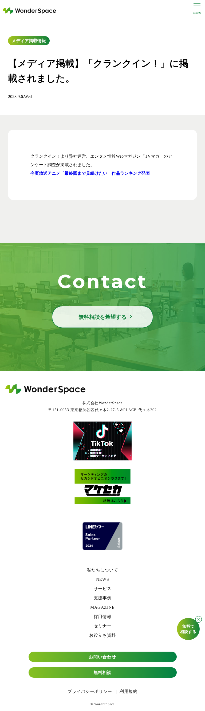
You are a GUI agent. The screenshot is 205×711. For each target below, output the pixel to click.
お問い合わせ (102, 657)
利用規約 (128, 691)
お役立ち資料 (102, 635)
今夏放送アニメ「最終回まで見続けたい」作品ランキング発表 (90, 173)
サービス (103, 588)
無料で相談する (188, 629)
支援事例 (103, 598)
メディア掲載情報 (29, 40)
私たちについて (102, 570)
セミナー (103, 626)
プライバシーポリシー (90, 691)
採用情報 (103, 616)
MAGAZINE (102, 607)
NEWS (102, 579)
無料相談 (102, 672)
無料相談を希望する (102, 317)
